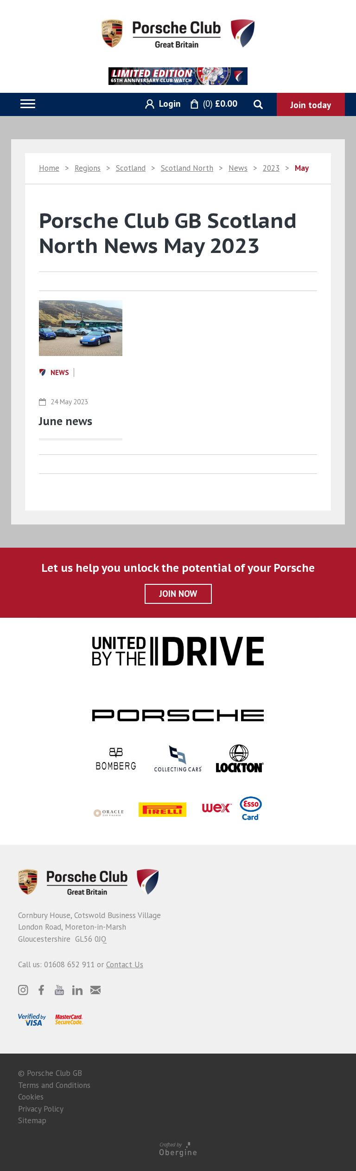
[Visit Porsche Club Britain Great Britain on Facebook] (41, 990)
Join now (178, 593)
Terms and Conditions (54, 1085)
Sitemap (32, 1120)
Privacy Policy (41, 1109)
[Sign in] (159, 104)
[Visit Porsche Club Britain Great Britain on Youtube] (59, 990)
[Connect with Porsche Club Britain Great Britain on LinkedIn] (77, 990)
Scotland (131, 168)
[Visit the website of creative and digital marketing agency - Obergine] (178, 1149)
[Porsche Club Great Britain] (178, 32)
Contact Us (124, 964)
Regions (88, 168)
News (238, 168)
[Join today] (311, 104)
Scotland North (187, 168)
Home (49, 168)
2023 (271, 168)
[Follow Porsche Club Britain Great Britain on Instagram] (23, 990)
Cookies (31, 1097)
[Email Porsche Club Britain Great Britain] (95, 990)
